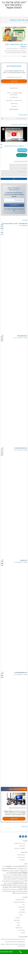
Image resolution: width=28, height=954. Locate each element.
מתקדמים (22, 909)
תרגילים (23, 932)
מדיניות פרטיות (21, 857)
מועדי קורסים (21, 907)
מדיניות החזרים (21, 855)
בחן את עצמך (14, 81)
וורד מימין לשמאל (19, 881)
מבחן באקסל (16, 889)
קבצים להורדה (21, 930)
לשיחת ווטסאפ (21, 155)
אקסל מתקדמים (16, 875)
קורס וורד (4, 891)
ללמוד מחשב (23, 889)
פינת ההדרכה (8, 48)
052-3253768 (22, 150)
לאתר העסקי (14, 818)
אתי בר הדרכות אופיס (20, 843)
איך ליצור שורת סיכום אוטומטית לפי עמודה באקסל (13, 939)
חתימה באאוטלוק (10, 881)
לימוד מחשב (17, 887)
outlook (8, 866)
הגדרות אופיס (18, 877)
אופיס (15, 48)
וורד (25, 881)
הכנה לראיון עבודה (20, 899)
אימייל (4, 871)
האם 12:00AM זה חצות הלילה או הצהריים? (15, 941)
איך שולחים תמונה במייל (13, 871)
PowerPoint (17, 920)
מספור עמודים (11, 891)
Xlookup (21, 868)
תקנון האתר (22, 860)
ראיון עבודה (24, 893)
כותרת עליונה (19, 885)
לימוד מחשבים (7, 887)
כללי (24, 904)
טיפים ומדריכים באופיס (19, 902)
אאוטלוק (14, 868)
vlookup (16, 866)
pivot (12, 866)
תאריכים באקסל (16, 893)
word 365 (22, 866)
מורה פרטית (18, 891)
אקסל (12, 48)
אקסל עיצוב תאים (9, 875)
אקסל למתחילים (15, 873)
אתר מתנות (22, 846)
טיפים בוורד (10, 883)
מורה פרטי (11, 889)
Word (18, 922)
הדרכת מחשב (11, 877)
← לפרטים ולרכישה (14, 109)
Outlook (17, 917)
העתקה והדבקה (8, 879)
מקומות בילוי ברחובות (19, 848)
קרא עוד (24, 56)
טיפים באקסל (19, 883)
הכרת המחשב (16, 879)
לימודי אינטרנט (11, 885)
